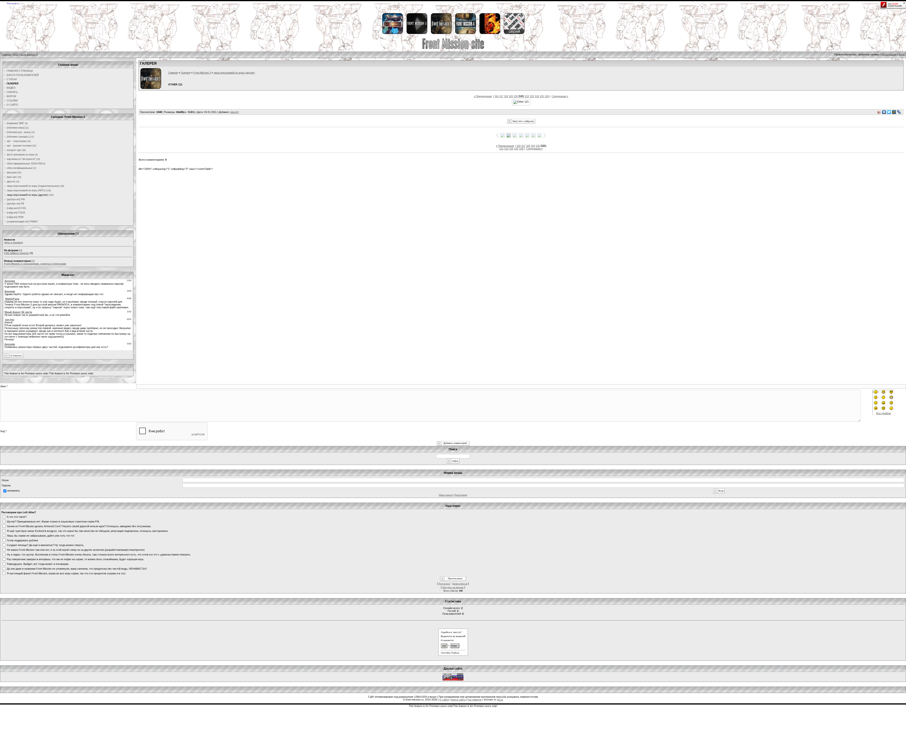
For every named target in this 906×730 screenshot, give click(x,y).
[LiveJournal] (899, 112)
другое (11, 181)
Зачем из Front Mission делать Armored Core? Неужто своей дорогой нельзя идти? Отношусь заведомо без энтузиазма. (79, 526)
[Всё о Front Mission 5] (489, 33)
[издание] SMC (15, 123)
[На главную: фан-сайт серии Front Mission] (453, 48)
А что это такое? (17, 516)
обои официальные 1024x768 (24, 163)
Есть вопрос (29, 54)
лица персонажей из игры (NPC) (26, 190)
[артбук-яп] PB (15, 203)
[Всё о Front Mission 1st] (392, 33)
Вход (902, 54)
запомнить (13, 490)
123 (532, 96)
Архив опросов (459, 584)
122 (527, 96)
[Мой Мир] (894, 112)
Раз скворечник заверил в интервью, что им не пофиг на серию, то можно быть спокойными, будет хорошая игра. (75, 559)
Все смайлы (883, 413)
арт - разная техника (19, 145)
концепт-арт (14, 150)
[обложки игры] (16, 127)
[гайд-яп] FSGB (16, 212)
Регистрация (889, 54)
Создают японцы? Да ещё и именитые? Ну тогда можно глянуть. (45, 544)
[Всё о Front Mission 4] (465, 33)
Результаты (444, 584)
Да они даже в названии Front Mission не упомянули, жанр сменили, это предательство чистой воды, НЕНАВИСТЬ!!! (77, 568)
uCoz (500, 699)
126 (547, 96)
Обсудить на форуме (453, 587)
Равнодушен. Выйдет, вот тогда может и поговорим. (38, 563)
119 (511, 96)
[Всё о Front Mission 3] (441, 33)
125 (542, 96)
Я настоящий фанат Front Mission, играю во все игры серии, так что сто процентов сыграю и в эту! (66, 573)
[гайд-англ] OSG (16, 208)
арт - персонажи (16, 141)
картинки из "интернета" (21, 159)
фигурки (12, 172)
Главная (6, 54)
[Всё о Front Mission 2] (416, 33)
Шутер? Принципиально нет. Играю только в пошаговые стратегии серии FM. (53, 521)
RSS (15, 54)
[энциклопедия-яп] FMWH (22, 221)
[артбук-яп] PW (16, 199)
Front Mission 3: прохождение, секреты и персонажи (35, 263)
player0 (234, 112)
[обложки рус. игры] (18, 132)
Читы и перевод (13, 242)
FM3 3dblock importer (16, 253)
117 (501, 96)
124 (537, 96)
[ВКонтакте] (884, 112)
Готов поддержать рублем (22, 540)
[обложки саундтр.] (18, 136)
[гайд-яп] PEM (15, 217)
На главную (475, 699)
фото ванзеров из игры (20, 154)
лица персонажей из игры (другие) (27, 194)
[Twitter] (889, 112)
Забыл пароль (446, 495)
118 (506, 96)
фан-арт (12, 176)
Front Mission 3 (202, 72)
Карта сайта (458, 699)
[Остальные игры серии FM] (513, 33)
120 (515, 96)
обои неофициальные (20, 168)
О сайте (444, 699)
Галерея (185, 72)
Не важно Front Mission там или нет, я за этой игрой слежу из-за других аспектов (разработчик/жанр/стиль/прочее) (76, 549)
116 (497, 96)
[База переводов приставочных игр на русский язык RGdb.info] (453, 679)
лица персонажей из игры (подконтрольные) (33, 185)
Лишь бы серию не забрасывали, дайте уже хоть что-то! (40, 535)
